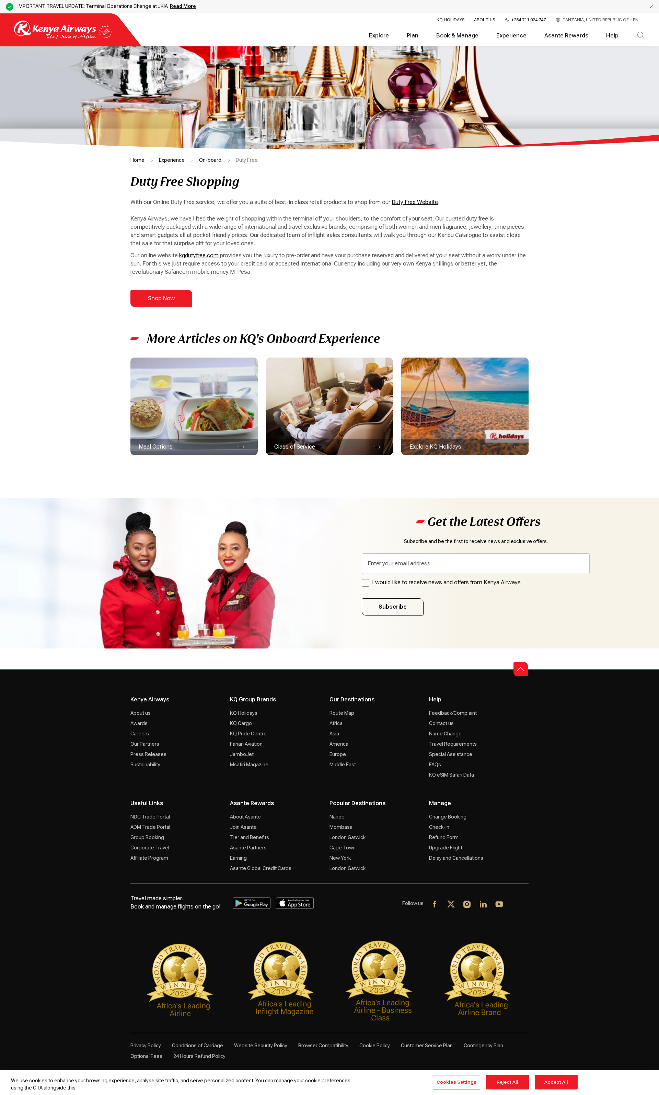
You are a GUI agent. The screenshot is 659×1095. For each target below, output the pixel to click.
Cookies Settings (456, 1082)
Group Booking (147, 837)
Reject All (507, 1082)
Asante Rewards (566, 35)
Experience (511, 35)
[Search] (640, 35)
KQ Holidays (450, 20)
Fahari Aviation (246, 744)
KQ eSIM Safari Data (451, 775)
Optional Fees (146, 1056)
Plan (412, 35)
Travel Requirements (453, 744)
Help (612, 35)
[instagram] (467, 905)
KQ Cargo (241, 723)
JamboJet (242, 754)
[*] (515, 905)
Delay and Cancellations (456, 858)
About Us (484, 20)
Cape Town (343, 847)
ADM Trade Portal (150, 827)
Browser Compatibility (323, 1045)
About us (140, 713)
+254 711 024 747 (528, 20)
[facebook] (435, 905)
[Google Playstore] (251, 903)
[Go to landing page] (63, 37)
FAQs (435, 764)
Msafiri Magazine (249, 764)
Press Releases (148, 754)
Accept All (556, 1082)
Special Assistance (450, 754)
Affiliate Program (149, 858)
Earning (238, 858)
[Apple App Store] (295, 903)
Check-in (439, 827)
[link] (194, 406)
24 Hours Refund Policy (199, 1056)
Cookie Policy (374, 1045)
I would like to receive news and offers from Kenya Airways (446, 582)
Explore (379, 35)
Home (137, 160)
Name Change (445, 733)
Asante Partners (248, 847)
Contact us (441, 723)
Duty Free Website (415, 202)
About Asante (245, 817)
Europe (338, 754)
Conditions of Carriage (197, 1045)
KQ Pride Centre (248, 733)
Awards (139, 723)
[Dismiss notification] (651, 6)
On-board (210, 160)
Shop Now (161, 298)
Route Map (342, 713)
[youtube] (499, 905)
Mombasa (341, 827)
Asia (334, 733)
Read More (183, 6)
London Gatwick (348, 837)
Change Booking (447, 817)
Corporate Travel (149, 847)
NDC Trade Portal (150, 817)
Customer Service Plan (427, 1045)
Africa (336, 723)
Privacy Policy (145, 1045)
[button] (520, 669)
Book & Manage (457, 35)
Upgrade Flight (445, 847)
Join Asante (243, 827)
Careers (139, 733)
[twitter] (451, 905)
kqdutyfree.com (199, 255)
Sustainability (145, 764)
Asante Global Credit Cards (260, 868)
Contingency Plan (483, 1045)
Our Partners (144, 744)
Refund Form (444, 837)
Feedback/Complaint (453, 713)
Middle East (343, 764)
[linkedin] (483, 905)
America (339, 744)
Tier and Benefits (249, 837)
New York (340, 858)
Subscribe (393, 606)
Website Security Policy (260, 1045)
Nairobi (338, 817)
